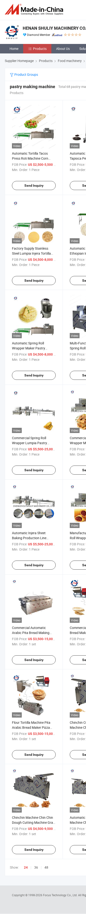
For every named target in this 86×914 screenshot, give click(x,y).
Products (40, 48)
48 (46, 867)
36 (36, 867)
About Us (63, 48)
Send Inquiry (33, 185)
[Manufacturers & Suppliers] (35, 9)
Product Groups (26, 74)
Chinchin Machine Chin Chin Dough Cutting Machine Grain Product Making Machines (34, 822)
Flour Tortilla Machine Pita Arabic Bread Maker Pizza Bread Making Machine (31, 727)
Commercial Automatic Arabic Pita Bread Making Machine (30, 632)
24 (26, 867)
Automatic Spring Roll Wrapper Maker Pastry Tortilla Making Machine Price (33, 348)
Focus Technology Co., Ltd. (60, 895)
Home (14, 48)
